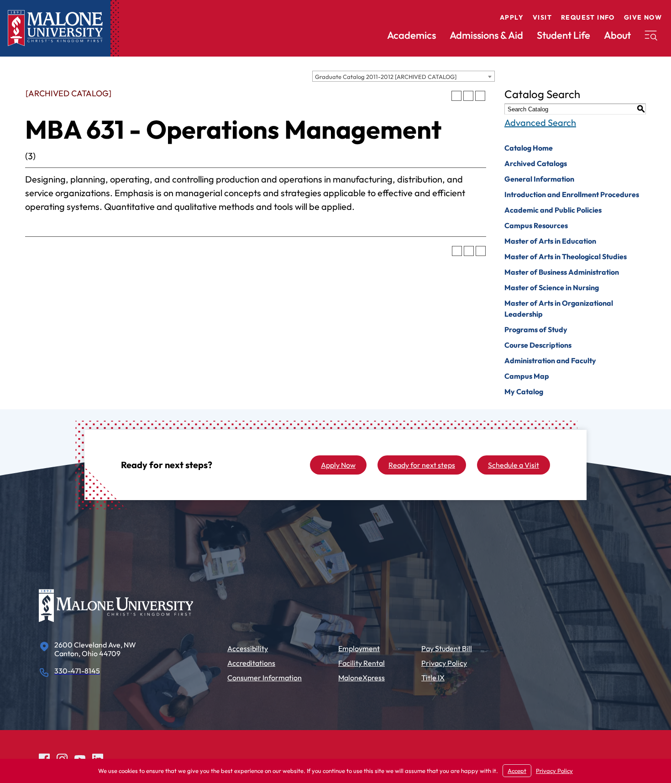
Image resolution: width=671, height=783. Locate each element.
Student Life (563, 35)
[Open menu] (651, 35)
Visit (542, 17)
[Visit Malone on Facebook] (44, 757)
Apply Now (338, 465)
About (617, 35)
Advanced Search (540, 122)
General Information (539, 178)
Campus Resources (536, 225)
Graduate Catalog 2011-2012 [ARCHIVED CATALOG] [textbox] (385, 76)
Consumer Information (264, 677)
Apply (512, 17)
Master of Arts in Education (550, 240)
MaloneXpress (361, 677)
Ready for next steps (421, 465)
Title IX (433, 677)
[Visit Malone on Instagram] (62, 757)
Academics (411, 35)
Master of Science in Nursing (551, 287)
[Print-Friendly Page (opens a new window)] (468, 96)
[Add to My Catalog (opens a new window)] (456, 96)
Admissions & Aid (486, 35)
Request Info (588, 17)
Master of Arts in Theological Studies (565, 256)
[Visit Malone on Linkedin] (97, 757)
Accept (517, 770)
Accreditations (251, 663)
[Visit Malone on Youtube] (79, 757)
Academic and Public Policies (553, 209)
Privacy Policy (444, 663)
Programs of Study (535, 329)
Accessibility (247, 648)
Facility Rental (361, 663)
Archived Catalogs (535, 163)
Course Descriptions (537, 345)
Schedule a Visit (513, 465)
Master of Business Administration (561, 272)
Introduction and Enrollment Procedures (571, 194)
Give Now (643, 17)
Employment (359, 648)
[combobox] (403, 76)
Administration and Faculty (550, 360)
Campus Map (526, 376)
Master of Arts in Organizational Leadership (558, 308)
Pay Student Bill (446, 648)
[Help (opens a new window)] (480, 96)
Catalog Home (528, 147)
